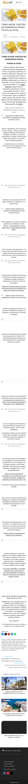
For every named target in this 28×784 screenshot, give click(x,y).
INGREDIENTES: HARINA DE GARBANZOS (9, 645)
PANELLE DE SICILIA (5, 647)
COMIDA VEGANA (4, 642)
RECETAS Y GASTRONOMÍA (10, 37)
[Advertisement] (14, 165)
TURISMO (22, 37)
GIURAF (5, 35)
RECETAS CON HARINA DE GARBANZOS (12, 648)
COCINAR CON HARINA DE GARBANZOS (14, 639)
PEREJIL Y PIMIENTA (14, 647)
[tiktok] (11, 773)
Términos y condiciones (9, 766)
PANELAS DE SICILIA (22, 645)
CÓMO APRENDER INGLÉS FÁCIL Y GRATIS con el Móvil (14, 736)
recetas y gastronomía (11, 650)
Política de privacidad (9, 761)
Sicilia (4, 78)
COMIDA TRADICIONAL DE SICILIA (18, 641)
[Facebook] (4, 773)
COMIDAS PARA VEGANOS (14, 642)
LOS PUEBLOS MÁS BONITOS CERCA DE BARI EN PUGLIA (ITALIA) (14, 714)
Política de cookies (8, 764)
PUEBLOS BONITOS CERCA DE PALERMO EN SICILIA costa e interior (14, 692)
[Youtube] (7, 773)
